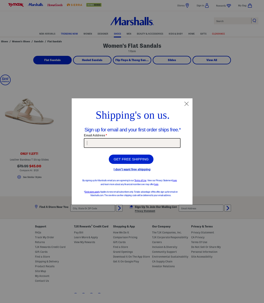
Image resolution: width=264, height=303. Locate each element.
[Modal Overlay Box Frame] (132, 151)
